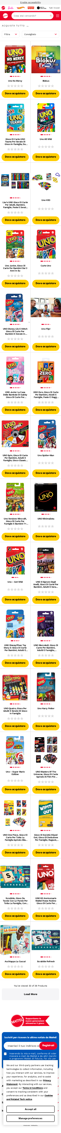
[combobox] (32, 15)
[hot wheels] (20, 8)
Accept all (30, 1109)
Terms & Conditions (33, 1088)
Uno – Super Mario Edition (15, 772)
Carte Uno (46, 265)
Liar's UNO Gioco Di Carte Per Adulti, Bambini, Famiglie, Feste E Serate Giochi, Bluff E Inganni (15, 205)
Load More (30, 994)
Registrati (48, 1045)
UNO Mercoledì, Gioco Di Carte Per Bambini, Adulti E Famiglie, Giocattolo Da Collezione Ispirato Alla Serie (46, 647)
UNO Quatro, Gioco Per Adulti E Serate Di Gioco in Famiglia (15, 711)
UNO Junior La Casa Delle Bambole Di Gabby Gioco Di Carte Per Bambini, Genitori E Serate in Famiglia (15, 394)
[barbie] (11, 8)
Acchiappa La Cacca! (15, 961)
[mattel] (3, 8)
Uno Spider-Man (46, 455)
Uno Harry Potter (45, 708)
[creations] (41, 8)
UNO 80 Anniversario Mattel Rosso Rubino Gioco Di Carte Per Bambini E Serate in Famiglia (45, 900)
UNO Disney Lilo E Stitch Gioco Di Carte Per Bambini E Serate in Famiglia (15, 331)
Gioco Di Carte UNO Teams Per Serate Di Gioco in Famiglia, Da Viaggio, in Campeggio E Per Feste (15, 141)
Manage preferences (30, 1118)
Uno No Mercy (15, 81)
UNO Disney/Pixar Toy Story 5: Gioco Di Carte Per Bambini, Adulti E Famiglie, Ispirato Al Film (15, 647)
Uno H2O (45, 200)
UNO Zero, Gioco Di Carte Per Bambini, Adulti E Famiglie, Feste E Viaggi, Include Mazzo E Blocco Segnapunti (45, 394)
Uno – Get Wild (15, 582)
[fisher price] (30, 8)
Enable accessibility (30, 2)
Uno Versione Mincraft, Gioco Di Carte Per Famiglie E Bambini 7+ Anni (15, 521)
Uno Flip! (45, 329)
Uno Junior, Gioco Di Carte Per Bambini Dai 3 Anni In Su (15, 268)
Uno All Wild (46, 139)
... (27, 25)
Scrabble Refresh (46, 961)
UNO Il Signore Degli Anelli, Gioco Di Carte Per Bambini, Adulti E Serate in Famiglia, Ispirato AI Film (45, 584)
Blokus (46, 81)
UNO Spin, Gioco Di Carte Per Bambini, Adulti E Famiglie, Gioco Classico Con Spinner (15, 458)
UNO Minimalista (46, 518)
